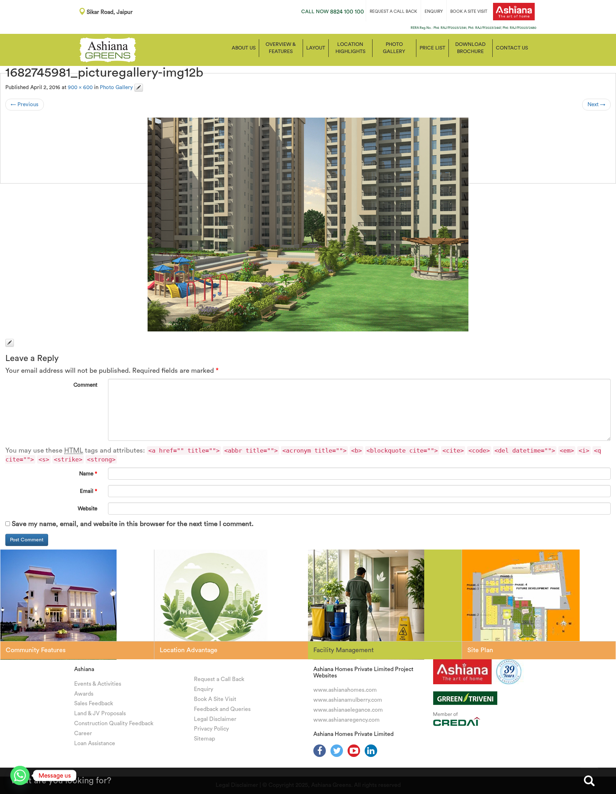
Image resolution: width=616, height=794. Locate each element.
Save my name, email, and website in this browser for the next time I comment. (132, 524)
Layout (315, 48)
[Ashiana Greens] (107, 49)
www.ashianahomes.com (345, 690)
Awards (83, 694)
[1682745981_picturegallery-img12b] (308, 224)
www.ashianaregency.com (346, 720)
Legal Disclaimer (215, 719)
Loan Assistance (94, 743)
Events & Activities (97, 684)
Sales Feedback (93, 703)
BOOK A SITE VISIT (468, 11)
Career (83, 733)
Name (88, 473)
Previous (24, 104)
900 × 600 (80, 87)
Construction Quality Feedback (113, 723)
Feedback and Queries (222, 709)
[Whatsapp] (20, 775)
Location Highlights (350, 48)
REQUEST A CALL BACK (393, 11)
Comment (85, 385)
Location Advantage (188, 650)
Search (589, 781)
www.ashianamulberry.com (347, 700)
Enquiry (203, 689)
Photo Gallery (394, 48)
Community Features (36, 650)
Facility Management (343, 650)
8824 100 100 (332, 12)
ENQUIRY (434, 11)
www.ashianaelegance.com (348, 710)
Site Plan (480, 650)
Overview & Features (281, 48)
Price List (432, 48)
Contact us (512, 48)
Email (88, 491)
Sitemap (204, 739)
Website (87, 508)
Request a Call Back (219, 679)
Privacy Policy (211, 729)
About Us (244, 48)
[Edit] (138, 88)
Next (596, 104)
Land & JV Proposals (100, 713)
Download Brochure (470, 48)
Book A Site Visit (215, 699)
